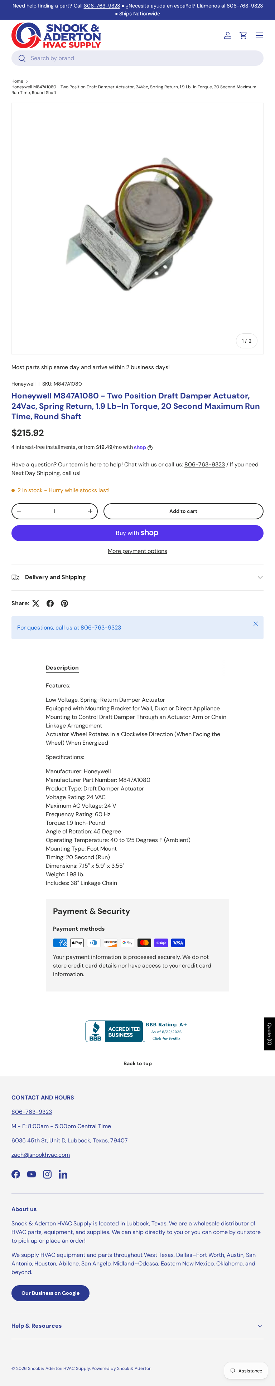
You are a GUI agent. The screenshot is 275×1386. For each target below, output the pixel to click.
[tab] (62, 668)
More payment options (137, 551)
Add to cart (183, 511)
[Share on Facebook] (50, 603)
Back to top (138, 1063)
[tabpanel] (137, 784)
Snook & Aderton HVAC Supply (59, 1368)
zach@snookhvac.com (40, 1155)
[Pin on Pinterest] (64, 603)
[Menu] (259, 35)
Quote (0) (269, 1034)
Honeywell (23, 384)
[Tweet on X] (36, 603)
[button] (243, 35)
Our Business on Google (50, 1293)
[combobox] (137, 58)
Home (17, 81)
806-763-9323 (102, 6)
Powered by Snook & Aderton (121, 1368)
